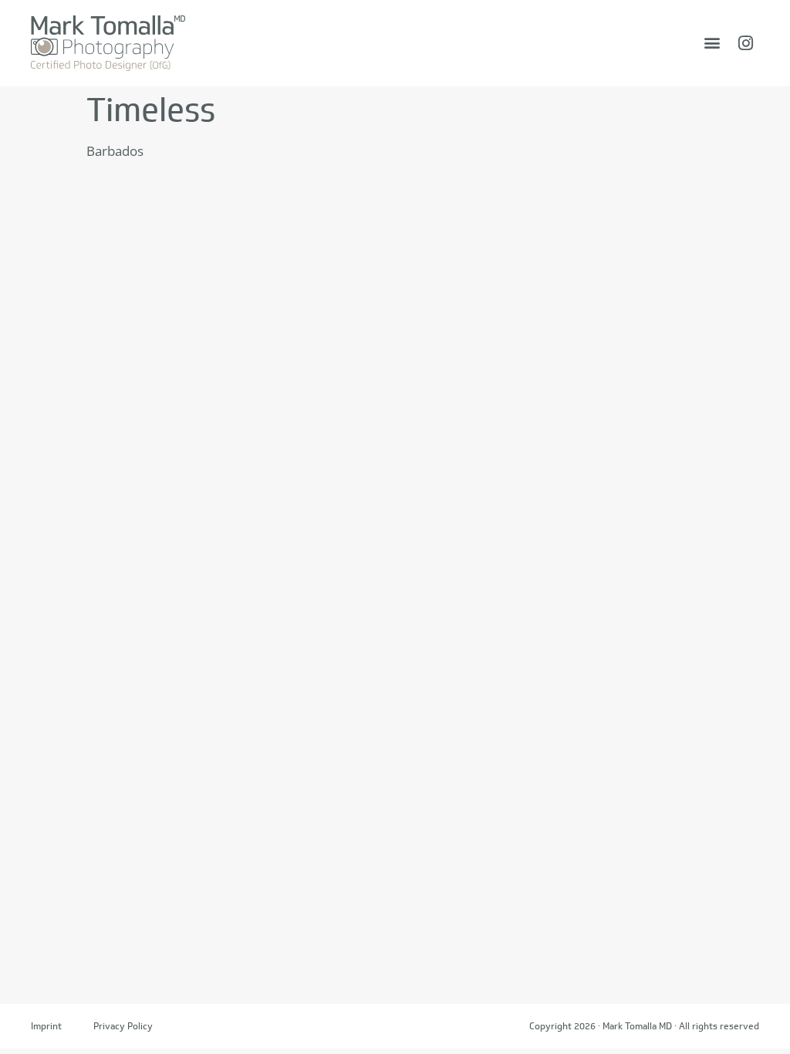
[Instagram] (745, 43)
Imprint (46, 1026)
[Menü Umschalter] (712, 42)
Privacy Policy (123, 1026)
